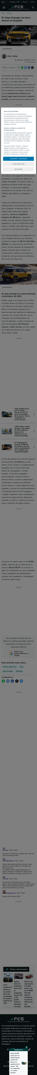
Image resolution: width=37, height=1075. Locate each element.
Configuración (18, 164)
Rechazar (18, 169)
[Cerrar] (26, 1047)
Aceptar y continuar (18, 158)
